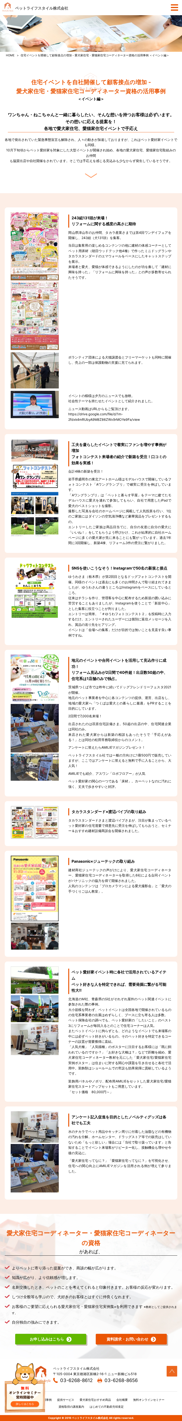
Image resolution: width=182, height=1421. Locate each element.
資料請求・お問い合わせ (127, 1339)
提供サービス (65, 1400)
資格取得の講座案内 (71, 1406)
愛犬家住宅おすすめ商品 (95, 1400)
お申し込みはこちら (47, 1339)
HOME (10, 55)
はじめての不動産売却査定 (107, 1406)
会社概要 (122, 1400)
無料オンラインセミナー (148, 1400)
